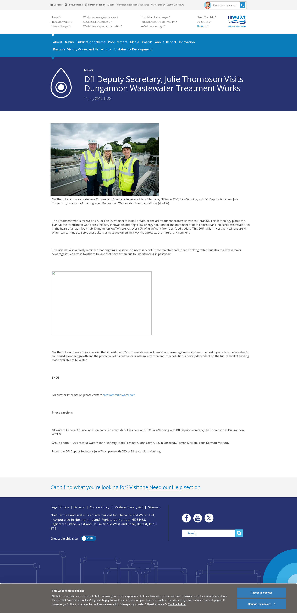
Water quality (158, 4)
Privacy (79, 507)
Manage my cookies (259, 603)
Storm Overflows (175, 4)
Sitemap (154, 507)
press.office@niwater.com (118, 395)
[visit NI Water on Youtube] (197, 518)
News (88, 70)
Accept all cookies (261, 592)
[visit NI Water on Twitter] (209, 518)
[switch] (88, 538)
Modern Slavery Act (128, 507)
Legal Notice (60, 507)
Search (242, 5)
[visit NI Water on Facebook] (185, 518)
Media (111, 4)
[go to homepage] (232, 20)
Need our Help (166, 487)
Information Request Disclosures (132, 4)
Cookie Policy (99, 507)
